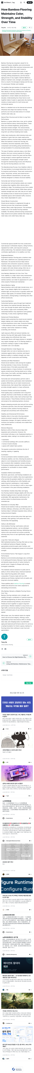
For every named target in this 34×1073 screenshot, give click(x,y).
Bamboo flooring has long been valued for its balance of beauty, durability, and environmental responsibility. (16, 31)
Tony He (3, 27)
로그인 (29, 2)
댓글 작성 (28, 683)
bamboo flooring (19, 583)
